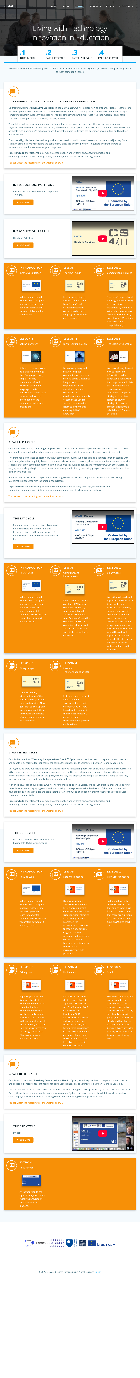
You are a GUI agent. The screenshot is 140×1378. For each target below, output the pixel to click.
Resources (95, 6)
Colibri (98, 1271)
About (65, 6)
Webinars (79, 6)
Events (110, 6)
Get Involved (126, 6)
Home (54, 6)
